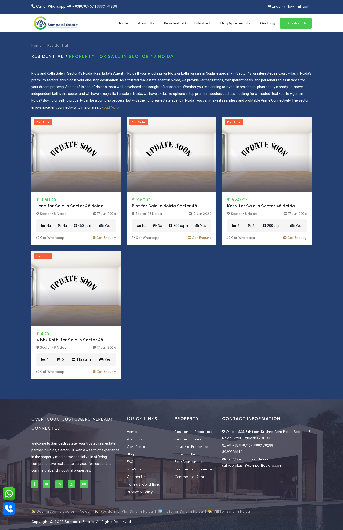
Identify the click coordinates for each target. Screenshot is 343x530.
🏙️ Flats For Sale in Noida (180, 511)
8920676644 (232, 452)
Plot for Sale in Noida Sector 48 (164, 205)
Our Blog (267, 23)
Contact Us (136, 477)
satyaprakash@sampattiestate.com (252, 465)
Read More (110, 107)
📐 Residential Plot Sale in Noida (124, 511)
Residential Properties (193, 432)
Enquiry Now (282, 6)
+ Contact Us (296, 23)
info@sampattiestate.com (249, 459)
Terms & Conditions (143, 484)
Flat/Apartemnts (235, 23)
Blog (130, 454)
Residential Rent (188, 439)
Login (306, 6)
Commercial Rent (189, 477)
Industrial (202, 23)
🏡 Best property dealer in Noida (60, 511)
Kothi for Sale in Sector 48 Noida (261, 205)
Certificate (136, 447)
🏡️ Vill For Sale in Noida (229, 511)
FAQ (130, 462)
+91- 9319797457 (81, 6)
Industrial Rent (187, 454)
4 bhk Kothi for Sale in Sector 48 (69, 339)
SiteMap (134, 469)
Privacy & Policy (140, 492)
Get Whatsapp (51, 238)
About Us (146, 23)
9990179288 (107, 6)
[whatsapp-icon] (9, 493)
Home (123, 23)
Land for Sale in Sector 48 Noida (69, 205)
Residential (174, 23)
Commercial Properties (194, 469)
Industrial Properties (192, 447)
